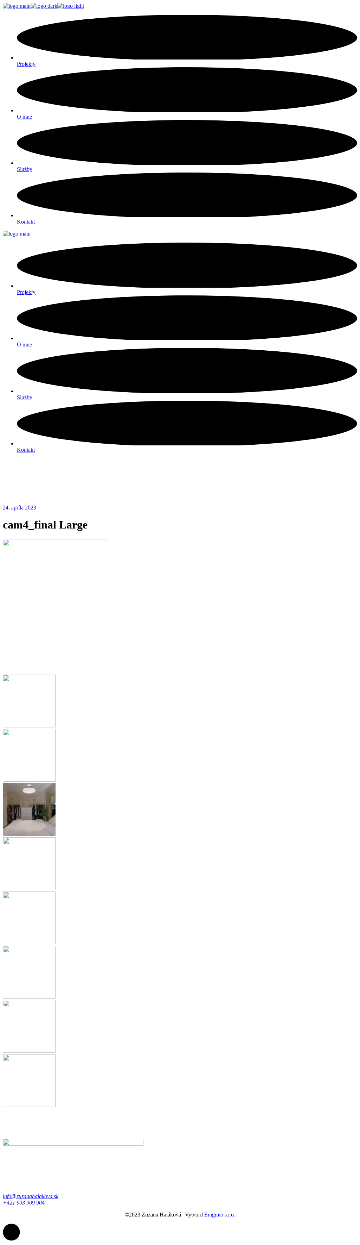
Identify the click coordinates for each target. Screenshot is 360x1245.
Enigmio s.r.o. (219, 1215)
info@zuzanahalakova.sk (30, 1196)
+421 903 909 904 (24, 1203)
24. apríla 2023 (19, 508)
